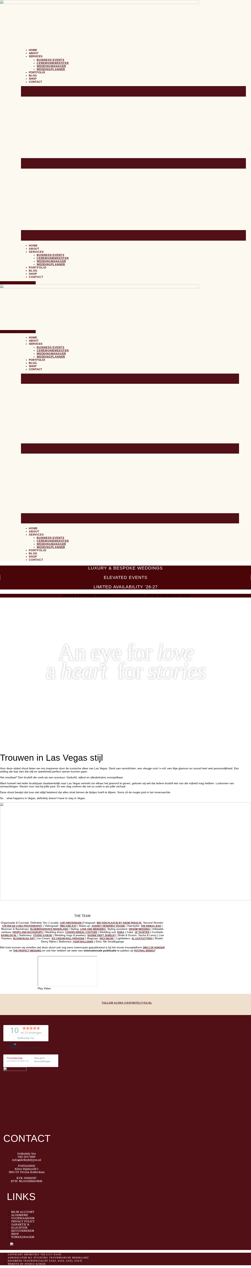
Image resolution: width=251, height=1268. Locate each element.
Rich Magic (107, 938)
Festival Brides (144, 950)
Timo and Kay (68, 926)
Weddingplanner (51, 69)
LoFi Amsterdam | (71, 922)
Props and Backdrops (28, 932)
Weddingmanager (51, 66)
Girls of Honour (154, 947)
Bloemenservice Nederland (49, 929)
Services (35, 56)
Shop (32, 78)
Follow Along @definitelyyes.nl (127, 1002)
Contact (35, 81)
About (34, 53)
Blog (33, 75)
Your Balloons (82, 941)
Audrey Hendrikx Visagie (108, 926)
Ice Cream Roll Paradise (68, 938)
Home (33, 50)
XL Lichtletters (142, 938)
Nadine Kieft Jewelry (101, 935)
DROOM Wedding (139, 929)
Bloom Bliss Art (24, 938)
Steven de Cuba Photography (22, 926)
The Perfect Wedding (27, 950)
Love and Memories (93, 929)
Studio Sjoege (42, 935)
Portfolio (37, 72)
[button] (133, 163)
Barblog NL (9, 935)
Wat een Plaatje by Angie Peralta (119, 922)
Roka (120, 932)
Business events (50, 59)
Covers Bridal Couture (81, 932)
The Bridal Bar (151, 926)
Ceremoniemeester (53, 63)
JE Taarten (142, 932)
